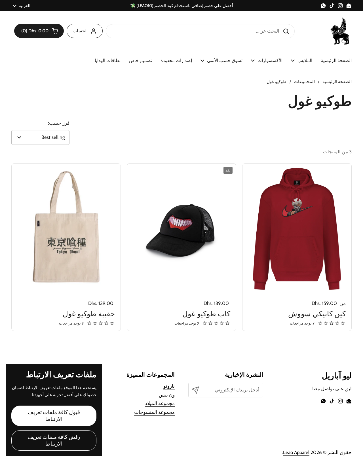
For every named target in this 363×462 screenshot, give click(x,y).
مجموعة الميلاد (160, 403)
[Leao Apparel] (340, 31)
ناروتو (169, 386)
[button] (39, 31)
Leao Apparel (296, 452)
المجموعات (304, 81)
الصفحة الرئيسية (337, 81)
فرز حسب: (58, 123)
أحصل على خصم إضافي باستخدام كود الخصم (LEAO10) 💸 (181, 6)
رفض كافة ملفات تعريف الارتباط (54, 440)
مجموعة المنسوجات (154, 412)
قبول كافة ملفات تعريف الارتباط (54, 415)
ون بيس (167, 395)
